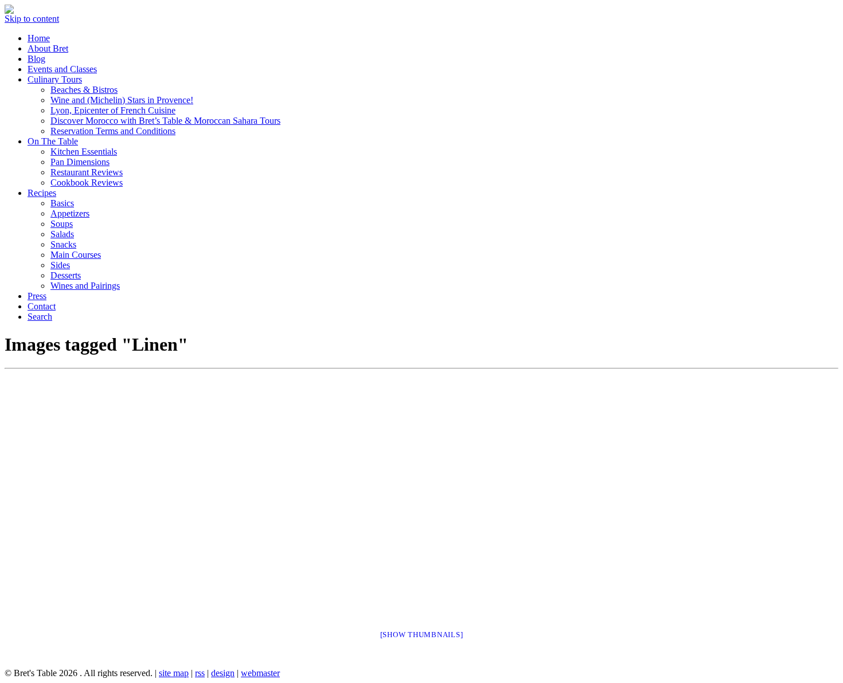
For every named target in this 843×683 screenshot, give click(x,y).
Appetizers (69, 213)
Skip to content (32, 18)
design (223, 673)
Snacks (63, 244)
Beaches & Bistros (84, 90)
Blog (36, 59)
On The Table (53, 141)
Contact (42, 306)
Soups (61, 224)
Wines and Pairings (85, 286)
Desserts (65, 275)
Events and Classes (62, 69)
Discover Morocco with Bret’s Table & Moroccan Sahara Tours (165, 120)
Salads (62, 234)
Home (39, 38)
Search (40, 316)
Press (37, 296)
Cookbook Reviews (86, 182)
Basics (62, 203)
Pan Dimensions (80, 162)
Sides (60, 265)
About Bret (48, 48)
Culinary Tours (55, 79)
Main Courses (75, 255)
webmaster (260, 673)
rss (200, 673)
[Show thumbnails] (421, 634)
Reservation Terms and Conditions (112, 131)
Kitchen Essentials (83, 151)
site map (174, 673)
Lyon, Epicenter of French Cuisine (112, 110)
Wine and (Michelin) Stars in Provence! (121, 100)
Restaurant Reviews (86, 172)
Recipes (42, 193)
